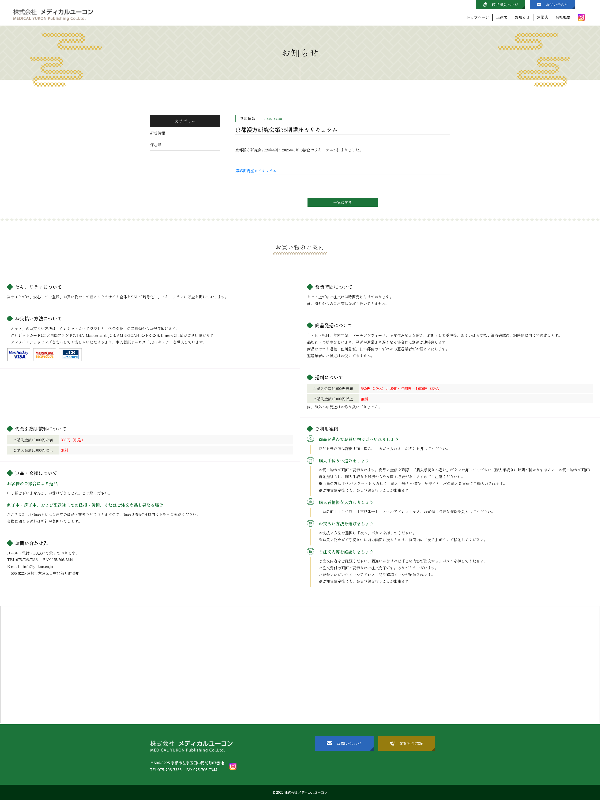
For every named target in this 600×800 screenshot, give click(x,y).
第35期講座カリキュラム (256, 170)
